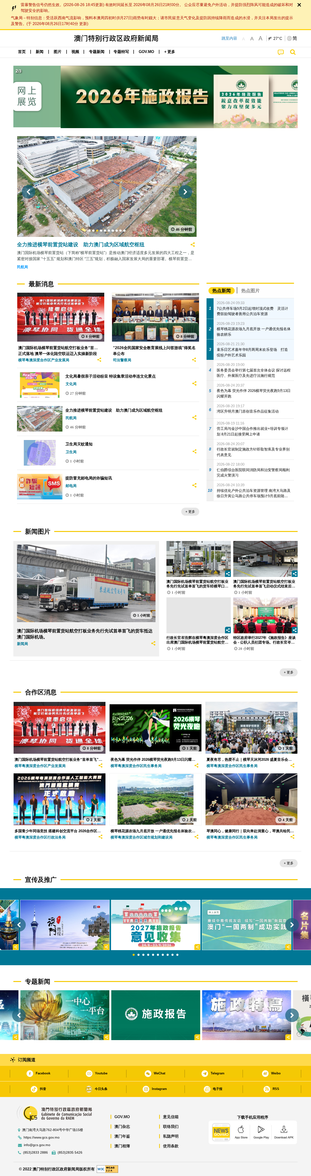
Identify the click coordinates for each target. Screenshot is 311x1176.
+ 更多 (190, 511)
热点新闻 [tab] (221, 290)
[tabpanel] (155, 925)
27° (278, 39)
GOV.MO (122, 1117)
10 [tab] (177, 955)
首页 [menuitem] (22, 52)
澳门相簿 (122, 1146)
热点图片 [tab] (250, 290)
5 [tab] (153, 955)
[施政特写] (246, 1015)
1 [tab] (133, 955)
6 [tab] (158, 955)
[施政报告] (155, 1015)
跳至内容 (229, 38)
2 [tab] (138, 955)
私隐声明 (171, 1136)
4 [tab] (148, 955)
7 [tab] (162, 955)
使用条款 (171, 1146)
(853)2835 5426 (70, 1152)
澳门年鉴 (122, 1136)
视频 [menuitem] (75, 52)
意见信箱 (171, 1117)
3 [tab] (143, 955)
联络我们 (171, 1126)
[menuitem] (39, 51)
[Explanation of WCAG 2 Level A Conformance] (107, 1169)
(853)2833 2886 (35, 1152)
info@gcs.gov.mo (37, 1145)
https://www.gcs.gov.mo (42, 1137)
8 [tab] (167, 955)
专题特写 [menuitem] (121, 52)
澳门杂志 (122, 1126)
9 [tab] (172, 955)
